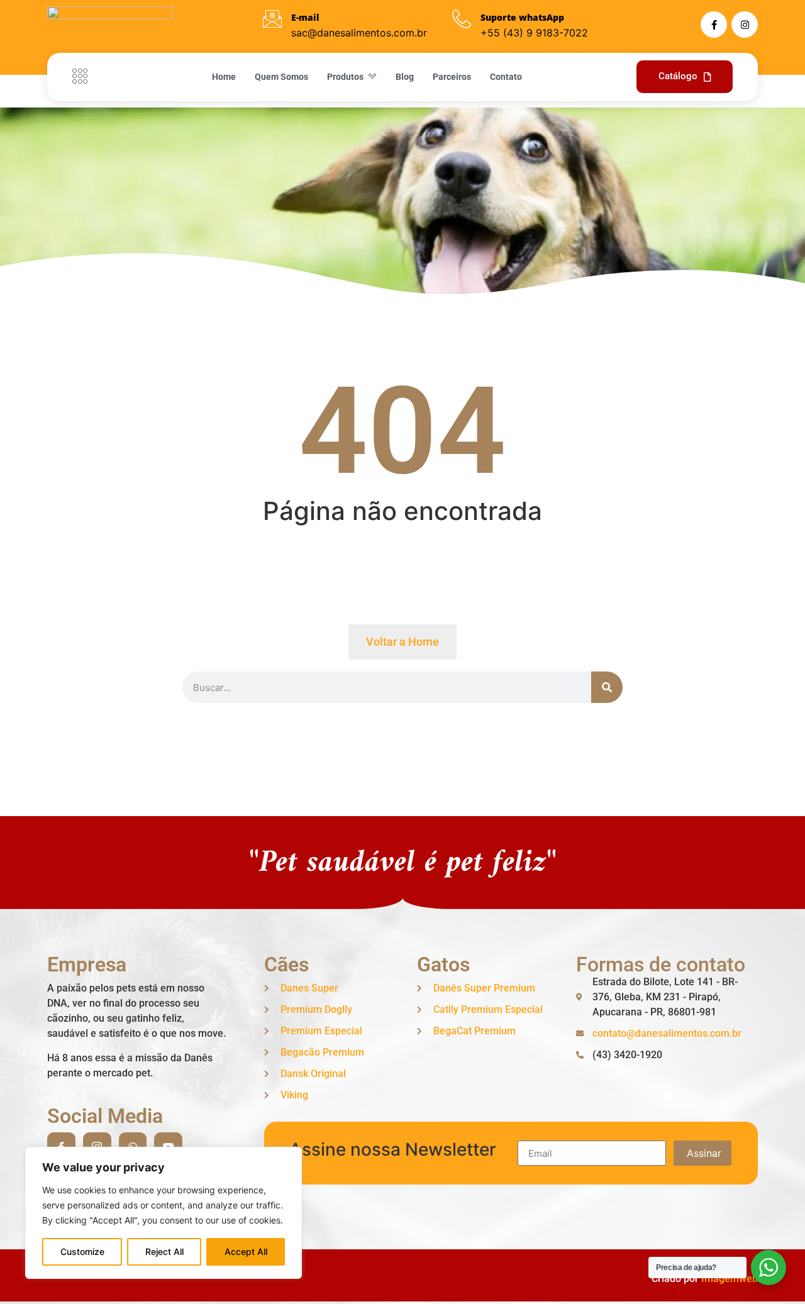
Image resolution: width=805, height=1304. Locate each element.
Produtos (345, 77)
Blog (405, 77)
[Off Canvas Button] (83, 76)
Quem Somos (281, 77)
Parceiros (452, 77)
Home (224, 77)
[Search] (607, 687)
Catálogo (677, 76)
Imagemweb (729, 1279)
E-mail (305, 17)
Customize (82, 1251)
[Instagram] (744, 24)
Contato (506, 77)
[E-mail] (272, 18)
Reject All (164, 1251)
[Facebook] (714, 24)
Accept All (246, 1251)
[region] (163, 1213)
